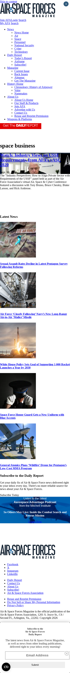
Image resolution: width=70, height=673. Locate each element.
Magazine (12, 67)
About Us (12, 96)
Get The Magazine (25, 80)
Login (14, 20)
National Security (24, 45)
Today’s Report (23, 58)
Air (16, 35)
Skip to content (8, 1)
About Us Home (23, 99)
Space (17, 38)
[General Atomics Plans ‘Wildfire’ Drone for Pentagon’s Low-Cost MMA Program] (18, 458)
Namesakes (20, 93)
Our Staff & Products (26, 103)
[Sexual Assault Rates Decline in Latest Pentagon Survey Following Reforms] (18, 256)
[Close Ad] (67, 653)
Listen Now (35, 521)
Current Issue (21, 71)
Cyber (17, 48)
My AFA (5, 23)
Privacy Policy (15, 605)
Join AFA (5, 20)
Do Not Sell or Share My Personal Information (33, 602)
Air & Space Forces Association (25, 592)
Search (22, 20)
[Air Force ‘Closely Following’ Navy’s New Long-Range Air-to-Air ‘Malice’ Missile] (18, 307)
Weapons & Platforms (19, 119)
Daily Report (14, 54)
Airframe (19, 61)
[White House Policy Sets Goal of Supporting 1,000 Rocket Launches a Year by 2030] (18, 357)
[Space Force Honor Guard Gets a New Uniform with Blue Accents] (18, 407)
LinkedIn (12, 574)
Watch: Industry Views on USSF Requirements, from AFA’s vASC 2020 (30, 160)
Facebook (12, 564)
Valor (17, 90)
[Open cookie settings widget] (6, 667)
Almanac (19, 77)
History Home (15, 83)
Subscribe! (20, 64)
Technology (21, 51)
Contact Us (20, 112)
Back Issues (21, 74)
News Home (21, 32)
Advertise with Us (24, 109)
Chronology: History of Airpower (33, 87)
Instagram (12, 570)
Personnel (19, 42)
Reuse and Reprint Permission (31, 115)
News (10, 29)
